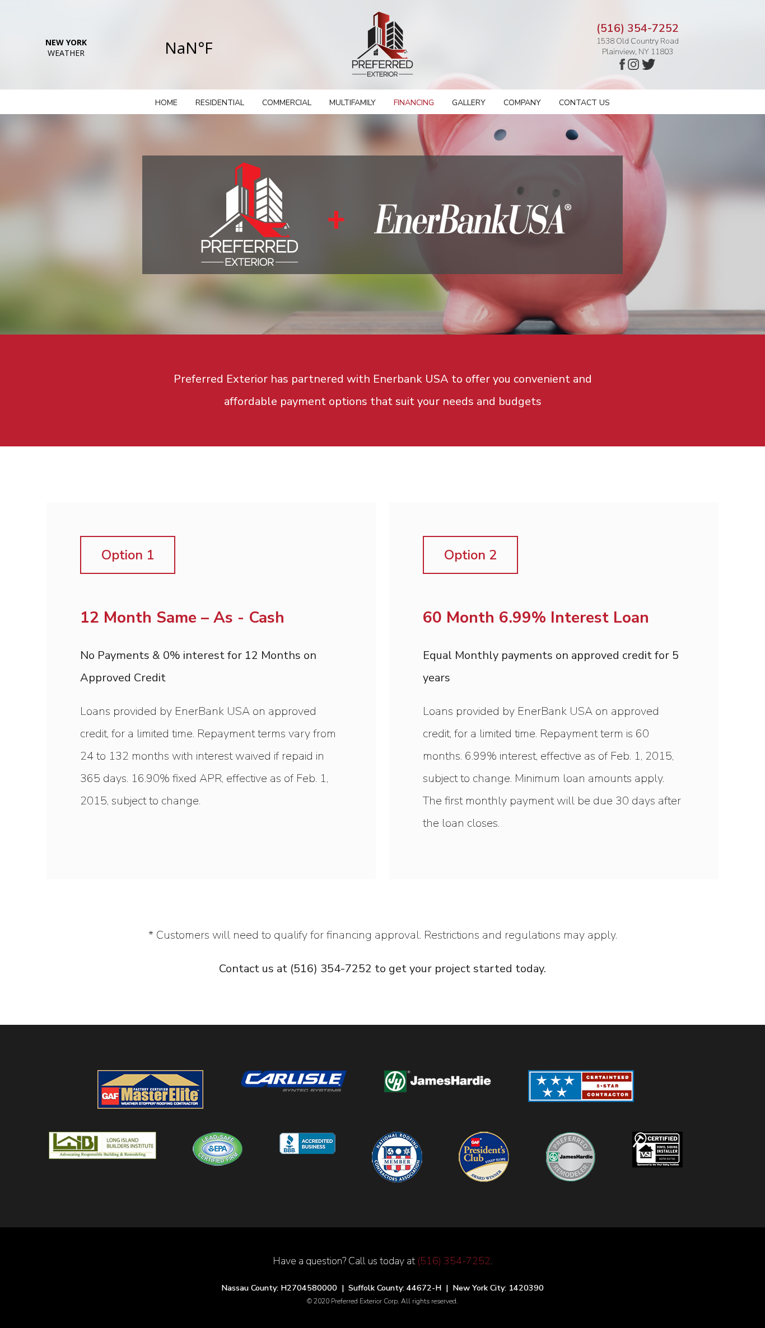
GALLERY (469, 102)
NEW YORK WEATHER (127, 47)
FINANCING (414, 102)
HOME (166, 102)
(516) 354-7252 (637, 28)
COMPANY (522, 102)
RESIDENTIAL (219, 102)
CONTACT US (584, 102)
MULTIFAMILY (352, 102)
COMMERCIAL (286, 102)
